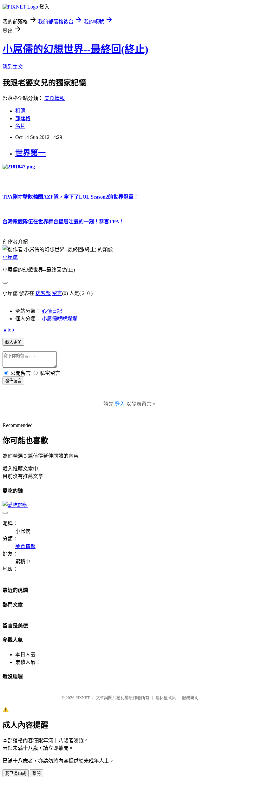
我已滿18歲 (15, 773)
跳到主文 (13, 66)
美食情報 (54, 98)
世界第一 (30, 153)
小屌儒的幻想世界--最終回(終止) (75, 49)
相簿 (20, 111)
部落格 (22, 118)
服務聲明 (190, 697)
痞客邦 (43, 293)
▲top (8, 329)
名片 (20, 126)
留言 (57, 293)
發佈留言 (13, 380)
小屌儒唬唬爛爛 (59, 318)
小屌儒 (10, 257)
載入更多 (13, 342)
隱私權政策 (165, 697)
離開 (36, 773)
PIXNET (82, 697)
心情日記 (52, 311)
